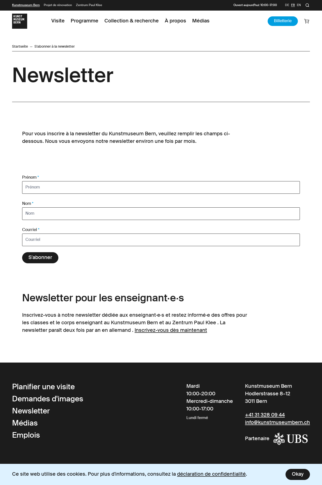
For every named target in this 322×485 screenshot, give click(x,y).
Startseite (20, 46)
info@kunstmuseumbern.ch (277, 422)
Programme (84, 21)
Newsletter (31, 411)
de (287, 5)
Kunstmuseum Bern (26, 5)
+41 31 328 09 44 (265, 415)
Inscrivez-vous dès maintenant (171, 330)
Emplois (26, 435)
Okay (298, 474)
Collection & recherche (131, 21)
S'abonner (40, 257)
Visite (58, 21)
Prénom (30, 178)
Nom (27, 204)
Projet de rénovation (58, 5)
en (299, 5)
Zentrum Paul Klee (89, 5)
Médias (201, 21)
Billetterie (283, 21)
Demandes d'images (47, 399)
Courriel (30, 230)
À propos (175, 21)
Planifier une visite (43, 387)
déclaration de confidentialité (211, 474)
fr (293, 5)
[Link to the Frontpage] (19, 21)
